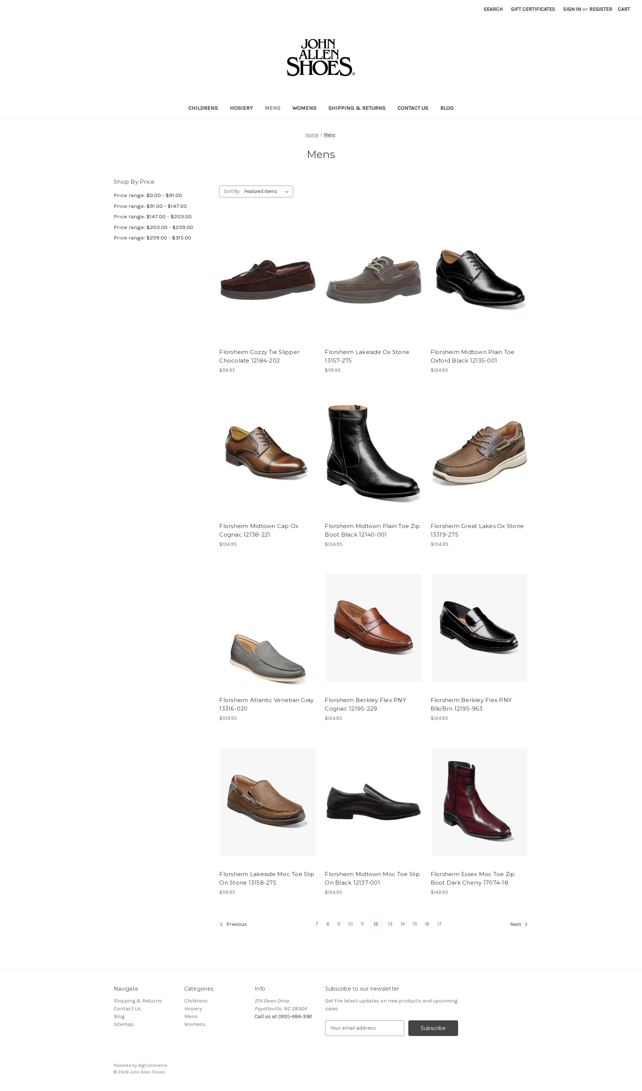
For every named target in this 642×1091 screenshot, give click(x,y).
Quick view (262, 267)
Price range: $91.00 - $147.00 (150, 206)
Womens (304, 107)
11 (362, 924)
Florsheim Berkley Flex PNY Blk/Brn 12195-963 (471, 704)
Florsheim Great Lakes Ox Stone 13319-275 (477, 530)
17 (439, 924)
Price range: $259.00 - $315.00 (152, 237)
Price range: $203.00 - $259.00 (153, 227)
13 (390, 924)
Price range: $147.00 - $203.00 (153, 216)
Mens (273, 107)
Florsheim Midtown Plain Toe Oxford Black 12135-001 (473, 356)
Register (600, 9)
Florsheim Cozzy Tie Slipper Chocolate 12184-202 (259, 356)
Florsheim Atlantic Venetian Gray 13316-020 (266, 704)
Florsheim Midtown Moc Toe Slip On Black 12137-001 (372, 878)
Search (493, 9)
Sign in (572, 9)
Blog (447, 107)
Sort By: (232, 191)
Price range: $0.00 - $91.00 (148, 195)
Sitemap (124, 1024)
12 (376, 924)
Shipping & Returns (357, 107)
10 (350, 924)
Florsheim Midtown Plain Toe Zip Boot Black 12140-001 (372, 530)
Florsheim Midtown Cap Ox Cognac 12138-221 (258, 530)
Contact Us (413, 107)
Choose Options (268, 293)
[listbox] (268, 191)
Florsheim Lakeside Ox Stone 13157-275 (367, 356)
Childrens (203, 107)
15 (415, 924)
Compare (265, 280)
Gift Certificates (533, 9)
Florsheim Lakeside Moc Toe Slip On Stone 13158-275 (266, 878)
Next (516, 924)
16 (427, 924)
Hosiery (241, 107)
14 (403, 924)
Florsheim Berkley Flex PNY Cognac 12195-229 (365, 704)
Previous (236, 924)
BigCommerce (152, 1065)
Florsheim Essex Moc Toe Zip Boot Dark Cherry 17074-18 (473, 878)
